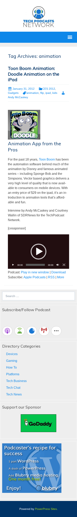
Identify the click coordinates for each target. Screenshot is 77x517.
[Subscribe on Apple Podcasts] (7, 331)
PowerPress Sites (46, 508)
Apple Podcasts (34, 277)
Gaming (11, 360)
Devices (12, 354)
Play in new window (35, 272)
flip (42, 92)
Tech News (14, 394)
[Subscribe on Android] (19, 331)
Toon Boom (47, 159)
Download (58, 272)
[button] (38, 251)
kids (54, 92)
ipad (48, 92)
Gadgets (13, 92)
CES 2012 (48, 88)
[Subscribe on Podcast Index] (44, 331)
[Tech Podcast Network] (38, 16)
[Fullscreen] (64, 265)
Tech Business (16, 381)
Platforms (12, 374)
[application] (38, 251)
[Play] (13, 265)
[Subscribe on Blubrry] (32, 331)
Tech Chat (13, 387)
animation (32, 92)
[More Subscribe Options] (56, 331)
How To (11, 367)
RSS (51, 277)
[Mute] (58, 265)
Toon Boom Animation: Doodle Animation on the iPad (33, 74)
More (60, 277)
